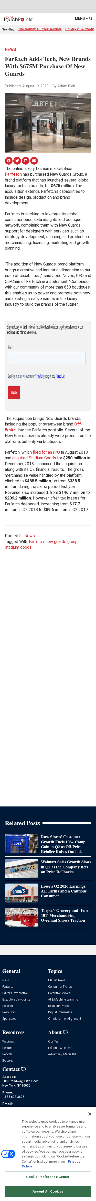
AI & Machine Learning (63, 999)
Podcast (7, 1006)
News (10, 49)
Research (8, 1048)
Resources (9, 1012)
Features (8, 987)
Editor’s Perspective (15, 993)
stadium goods (18, 547)
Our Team (54, 1041)
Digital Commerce (60, 1012)
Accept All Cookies (48, 1191)
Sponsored (9, 1019)
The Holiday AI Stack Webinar (39, 29)
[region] (48, 1154)
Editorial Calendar (60, 1048)
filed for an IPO (46, 452)
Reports (7, 1054)
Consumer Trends (60, 987)
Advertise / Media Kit (62, 1054)
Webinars (8, 1041)
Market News (57, 980)
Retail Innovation (59, 1006)
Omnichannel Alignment (64, 1019)
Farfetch (13, 174)
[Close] (89, 1114)
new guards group (62, 541)
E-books (7, 1060)
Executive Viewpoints (16, 999)
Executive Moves (59, 993)
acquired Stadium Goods (34, 457)
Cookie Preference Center (48, 1177)
